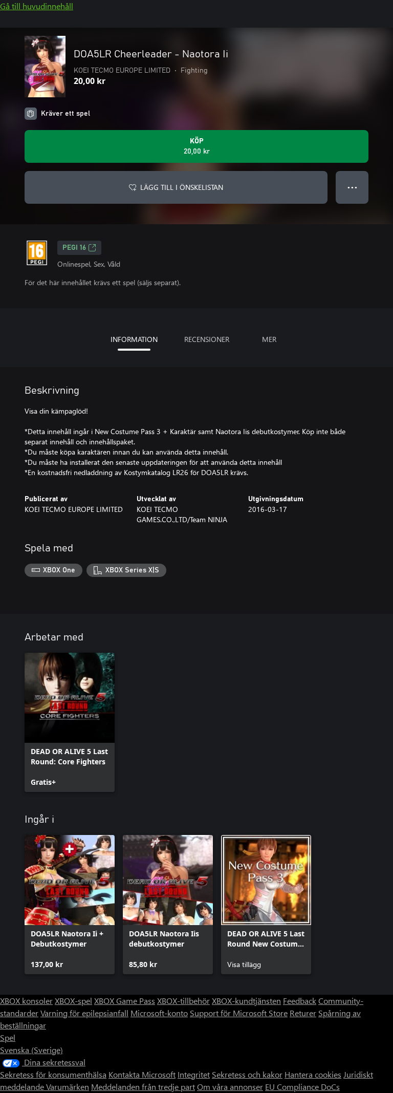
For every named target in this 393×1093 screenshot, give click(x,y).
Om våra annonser (230, 1086)
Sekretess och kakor (247, 1074)
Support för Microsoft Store (239, 1013)
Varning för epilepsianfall (84, 1013)
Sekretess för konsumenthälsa (53, 1074)
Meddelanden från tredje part (143, 1086)
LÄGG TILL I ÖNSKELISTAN (181, 187)
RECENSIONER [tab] (206, 339)
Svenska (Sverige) (31, 1049)
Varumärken (67, 1086)
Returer (303, 1013)
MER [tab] (269, 339)
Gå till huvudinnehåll (36, 6)
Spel (7, 1037)
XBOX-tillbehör (183, 1000)
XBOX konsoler (26, 1000)
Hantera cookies (313, 1074)
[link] (70, 722)
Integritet (194, 1074)
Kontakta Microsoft (142, 1074)
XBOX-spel (73, 1000)
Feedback (299, 1000)
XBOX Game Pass (124, 1000)
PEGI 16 (74, 247)
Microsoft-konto (159, 1013)
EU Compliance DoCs (302, 1086)
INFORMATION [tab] (134, 339)
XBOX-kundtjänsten (246, 1000)
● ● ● (352, 187)
